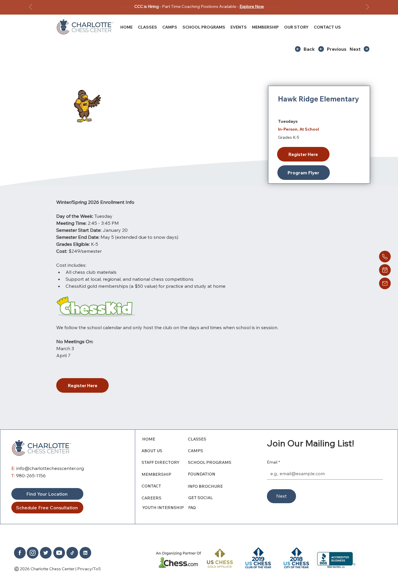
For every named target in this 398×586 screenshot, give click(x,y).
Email (273, 462)
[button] (296, 27)
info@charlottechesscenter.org (50, 468)
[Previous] (30, 7)
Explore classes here (257, 6)
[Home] (385, 256)
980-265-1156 (31, 475)
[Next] (367, 7)
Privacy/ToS (89, 568)
